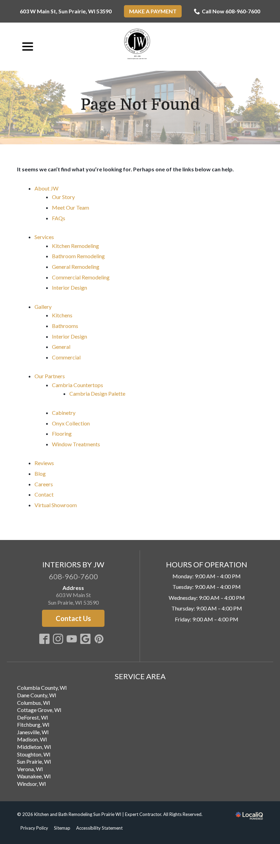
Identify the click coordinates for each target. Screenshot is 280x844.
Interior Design (69, 287)
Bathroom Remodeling (78, 256)
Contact (44, 494)
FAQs (58, 218)
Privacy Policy (34, 828)
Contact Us (73, 618)
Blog (40, 473)
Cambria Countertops (77, 385)
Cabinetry (63, 412)
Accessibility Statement (99, 828)
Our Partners (49, 376)
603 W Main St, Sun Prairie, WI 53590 (66, 11)
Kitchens (62, 315)
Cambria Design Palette (97, 393)
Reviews (44, 463)
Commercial (66, 357)
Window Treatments (76, 444)
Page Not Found (140, 105)
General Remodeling (75, 266)
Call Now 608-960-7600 (231, 11)
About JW (46, 188)
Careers (43, 484)
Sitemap (62, 828)
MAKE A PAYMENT (153, 11)
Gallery (43, 306)
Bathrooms (65, 325)
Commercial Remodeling (81, 277)
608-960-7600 (73, 576)
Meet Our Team (70, 207)
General (61, 346)
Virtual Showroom (55, 505)
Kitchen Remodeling (75, 245)
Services (44, 237)
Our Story (63, 197)
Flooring (62, 433)
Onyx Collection (71, 423)
